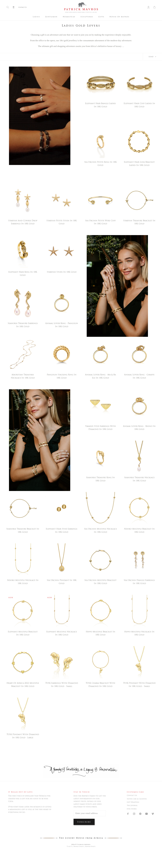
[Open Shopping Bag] (154, 7)
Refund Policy (90, 846)
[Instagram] (134, 813)
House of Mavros (119, 17)
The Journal (132, 805)
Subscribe (84, 822)
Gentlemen (51, 17)
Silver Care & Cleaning (137, 799)
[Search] (7, 7)
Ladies (36, 17)
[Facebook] (128, 813)
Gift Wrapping (133, 802)
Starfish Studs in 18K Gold (61, 272)
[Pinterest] (140, 813)
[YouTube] (146, 813)
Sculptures (86, 17)
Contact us (132, 795)
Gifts (101, 17)
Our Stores (132, 809)
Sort (152, 57)
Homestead (69, 17)
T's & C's (69, 846)
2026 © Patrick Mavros (81, 844)
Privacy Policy (79, 846)
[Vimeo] (153, 813)
